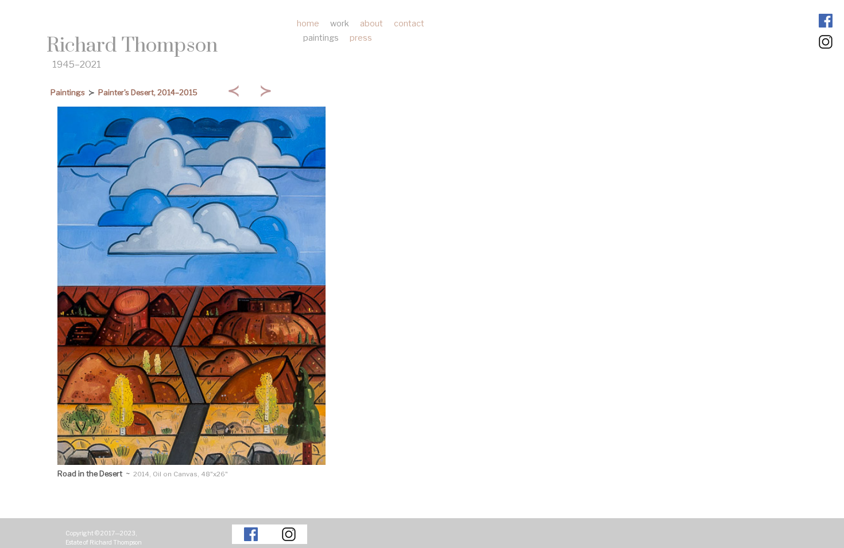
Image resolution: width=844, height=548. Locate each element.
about (371, 23)
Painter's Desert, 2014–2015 (148, 92)
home (308, 23)
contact (409, 23)
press (361, 38)
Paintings (68, 92)
